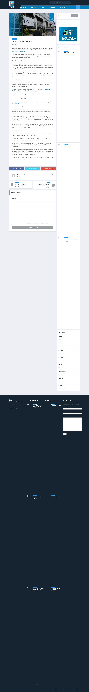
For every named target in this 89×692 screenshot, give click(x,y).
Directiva (56, 689)
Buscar (75, 15)
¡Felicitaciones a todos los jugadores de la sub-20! (38, 589)
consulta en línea (17, 79)
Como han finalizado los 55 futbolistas (37, 406)
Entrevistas (61, 360)
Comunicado (61, 339)
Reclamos (60, 374)
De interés (60, 350)
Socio (43, 7)
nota (18, 103)
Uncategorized (61, 388)
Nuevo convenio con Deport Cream (71, 240)
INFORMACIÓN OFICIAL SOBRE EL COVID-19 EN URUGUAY (37, 498)
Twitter (16, 408)
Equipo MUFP (34, 7)
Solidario (60, 385)
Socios (59, 381)
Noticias (14, 7)
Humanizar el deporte (69, 52)
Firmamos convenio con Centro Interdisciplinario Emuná (43, 185)
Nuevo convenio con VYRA (70, 145)
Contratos (60, 343)
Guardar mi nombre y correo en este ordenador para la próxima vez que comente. (30, 223)
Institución (23, 7)
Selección (60, 378)
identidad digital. (33, 91)
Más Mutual (52, 7)
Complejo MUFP (70, 689)
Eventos (60, 364)
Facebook (12, 408)
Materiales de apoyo (62, 371)
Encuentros (61, 353)
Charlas (60, 336)
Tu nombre (14, 198)
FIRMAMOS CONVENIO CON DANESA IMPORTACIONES (21, 185)
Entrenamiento (61, 357)
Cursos (60, 346)
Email (34, 198)
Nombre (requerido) (67, 407)
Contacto (62, 7)
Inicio (46, 689)
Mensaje (65, 416)
